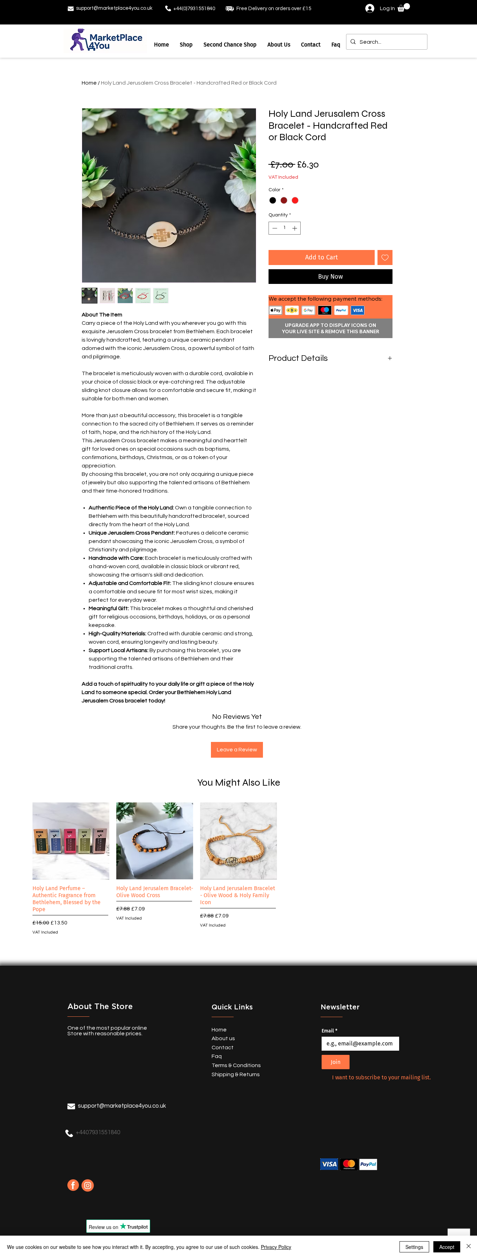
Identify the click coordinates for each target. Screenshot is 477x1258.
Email (329, 1031)
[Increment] (295, 228)
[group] (238, 869)
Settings (414, 1246)
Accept (446, 1246)
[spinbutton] (284, 228)
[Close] (468, 1246)
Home (89, 83)
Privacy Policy (276, 1246)
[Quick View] (70, 840)
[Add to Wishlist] (384, 257)
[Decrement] (274, 228)
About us (223, 1038)
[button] (403, 7)
